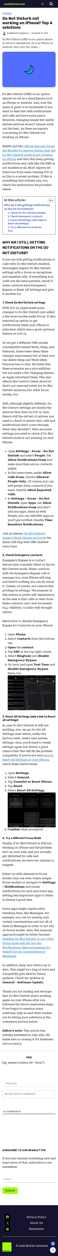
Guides (6, 13)
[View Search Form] (51, 4)
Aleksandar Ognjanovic (19, 33)
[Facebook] (7, 1217)
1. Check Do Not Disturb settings (27, 212)
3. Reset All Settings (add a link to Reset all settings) (27, 222)
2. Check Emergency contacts (25, 216)
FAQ (10, 231)
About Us (36, 1222)
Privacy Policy (36, 1217)
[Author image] (4, 33)
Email (8, 1179)
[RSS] (7, 1229)
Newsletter (36, 1228)
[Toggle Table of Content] (49, 200)
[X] (7, 1223)
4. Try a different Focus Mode (24, 227)
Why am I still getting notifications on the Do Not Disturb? (27, 207)
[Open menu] (42, 3)
